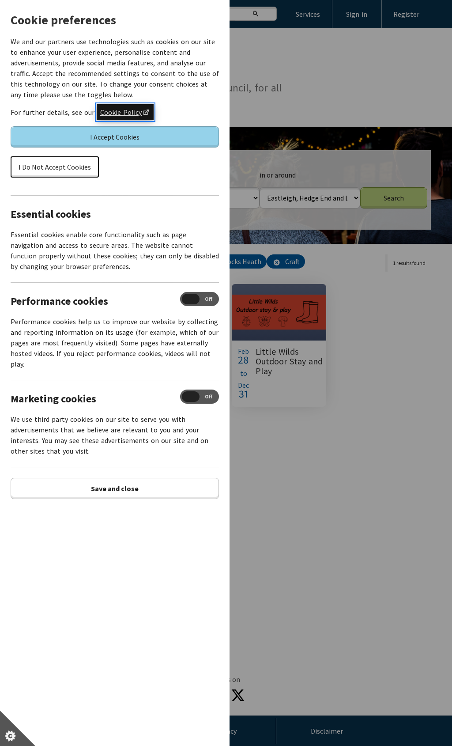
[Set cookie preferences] (17, 728)
